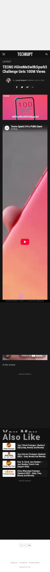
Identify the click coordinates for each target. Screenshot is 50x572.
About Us (14, 563)
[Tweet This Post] (22, 87)
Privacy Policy (34, 563)
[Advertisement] (25, 25)
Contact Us (23, 563)
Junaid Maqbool (21, 80)
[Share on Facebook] (16, 87)
